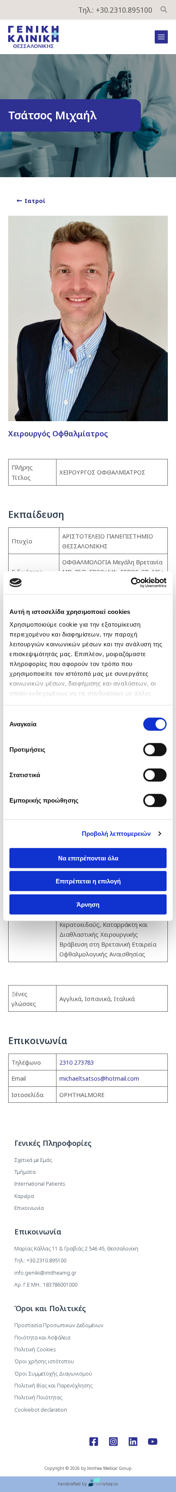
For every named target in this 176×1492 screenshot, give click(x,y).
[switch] (155, 749)
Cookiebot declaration (40, 1409)
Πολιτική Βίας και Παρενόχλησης (53, 1385)
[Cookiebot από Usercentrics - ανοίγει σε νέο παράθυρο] (131, 582)
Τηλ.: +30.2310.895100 (115, 10)
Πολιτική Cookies (35, 1349)
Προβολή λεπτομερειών (116, 833)
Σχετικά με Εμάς (33, 1159)
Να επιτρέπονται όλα (88, 857)
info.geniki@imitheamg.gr (45, 1272)
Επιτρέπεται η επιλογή (88, 881)
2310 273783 (76, 1062)
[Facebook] (94, 1441)
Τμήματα (25, 1171)
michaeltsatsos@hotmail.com (99, 1078)
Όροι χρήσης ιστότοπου (44, 1361)
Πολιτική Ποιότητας (38, 1397)
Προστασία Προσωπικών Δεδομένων (58, 1325)
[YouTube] (153, 1441)
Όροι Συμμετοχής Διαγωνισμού (53, 1373)
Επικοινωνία (29, 1207)
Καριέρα (24, 1196)
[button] (164, 10)
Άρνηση (88, 904)
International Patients (39, 1183)
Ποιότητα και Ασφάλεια (42, 1337)
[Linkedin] (133, 1441)
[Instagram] (113, 1441)
